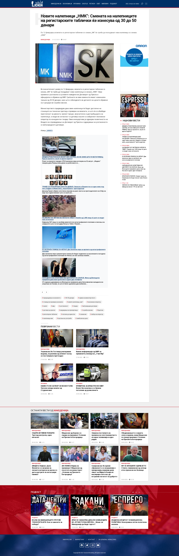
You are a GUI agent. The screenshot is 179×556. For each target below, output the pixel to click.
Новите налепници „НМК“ (75, 302)
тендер (75, 306)
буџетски (100, 310)
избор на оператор (97, 314)
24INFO (49, 130)
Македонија (56, 4)
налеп (45, 306)
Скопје (85, 4)
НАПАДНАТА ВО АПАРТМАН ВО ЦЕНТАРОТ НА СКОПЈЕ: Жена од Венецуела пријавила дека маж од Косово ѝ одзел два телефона (71, 278)
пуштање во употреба (65, 318)
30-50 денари (70, 298)
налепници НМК (48, 318)
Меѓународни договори (90, 306)
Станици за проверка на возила (53, 302)
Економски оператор (94, 302)
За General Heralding (107, 539)
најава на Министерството (87, 298)
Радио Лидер (37, 3)
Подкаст (113, 4)
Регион (92, 4)
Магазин (105, 4)
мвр (53, 306)
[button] (27, 512)
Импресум (67, 539)
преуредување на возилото (52, 298)
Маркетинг (79, 539)
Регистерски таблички (50, 314)
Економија (67, 4)
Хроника (76, 4)
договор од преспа (49, 310)
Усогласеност (64, 306)
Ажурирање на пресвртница (69, 310)
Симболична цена (82, 318)
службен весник (88, 310)
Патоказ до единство (68, 314)
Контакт (91, 539)
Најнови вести (131, 120)
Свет (98, 4)
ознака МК (83, 314)
